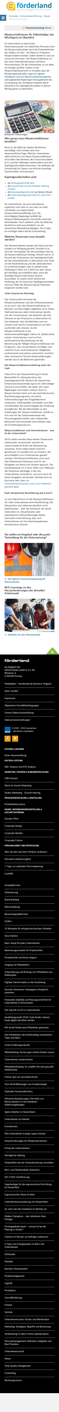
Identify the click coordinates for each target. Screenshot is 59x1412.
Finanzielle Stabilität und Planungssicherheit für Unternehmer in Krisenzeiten (28, 1001)
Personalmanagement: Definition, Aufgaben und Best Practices (28, 1342)
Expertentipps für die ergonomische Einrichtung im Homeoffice (28, 1186)
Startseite (13, 16)
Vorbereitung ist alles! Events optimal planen (27, 1334)
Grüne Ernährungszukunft (17, 1045)
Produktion (10, 1290)
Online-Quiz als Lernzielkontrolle (21, 1077)
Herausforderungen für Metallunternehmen (26, 1141)
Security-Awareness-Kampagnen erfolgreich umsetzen (26, 991)
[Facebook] (7, 738)
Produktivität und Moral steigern (21, 958)
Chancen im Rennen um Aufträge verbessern (26, 1237)
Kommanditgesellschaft (23, 192)
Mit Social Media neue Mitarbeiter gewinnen (27, 1027)
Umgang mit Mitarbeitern (17, 965)
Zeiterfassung (11, 892)
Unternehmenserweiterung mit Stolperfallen (26, 1202)
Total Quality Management (18, 1366)
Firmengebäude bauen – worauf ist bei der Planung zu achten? (25, 1228)
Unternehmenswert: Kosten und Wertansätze (27, 1319)
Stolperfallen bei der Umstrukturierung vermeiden (29, 1163)
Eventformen (11, 1126)
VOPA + (8, 921)
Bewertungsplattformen (16, 914)
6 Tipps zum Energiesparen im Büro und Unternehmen (24, 1245)
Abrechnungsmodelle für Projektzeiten (24, 950)
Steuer (47, 16)
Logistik (8, 1283)
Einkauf (8, 1305)
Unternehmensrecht (14, 1351)
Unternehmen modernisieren (19, 1059)
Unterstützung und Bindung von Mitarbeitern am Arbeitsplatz (28, 973)
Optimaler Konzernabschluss (19, 1091)
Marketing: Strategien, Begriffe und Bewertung (28, 1327)
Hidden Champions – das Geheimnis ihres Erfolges (25, 1218)
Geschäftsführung (13, 1298)
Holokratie (10, 1254)
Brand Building (12, 900)
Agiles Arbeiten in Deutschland (20, 1112)
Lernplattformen (12, 885)
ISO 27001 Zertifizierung (17, 1177)
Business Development (16, 1269)
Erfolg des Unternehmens (17, 1148)
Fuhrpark (9, 1261)
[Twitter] (15, 738)
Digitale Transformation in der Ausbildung (25, 982)
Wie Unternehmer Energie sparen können (25, 1134)
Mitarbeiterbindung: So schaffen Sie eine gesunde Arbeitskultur (29, 1068)
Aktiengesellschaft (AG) (22, 183)
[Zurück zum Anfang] (52, 651)
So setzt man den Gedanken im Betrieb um (26, 1209)
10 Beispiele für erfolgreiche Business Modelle (28, 929)
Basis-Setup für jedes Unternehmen (22, 943)
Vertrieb (8, 1312)
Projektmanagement (14, 1276)
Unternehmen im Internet (17, 1119)
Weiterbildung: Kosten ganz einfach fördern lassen (29, 1052)
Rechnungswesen (13, 1380)
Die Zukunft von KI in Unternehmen (22, 1010)
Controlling (10, 1373)
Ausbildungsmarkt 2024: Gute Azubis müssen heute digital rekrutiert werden (27, 1018)
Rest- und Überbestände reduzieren (22, 1170)
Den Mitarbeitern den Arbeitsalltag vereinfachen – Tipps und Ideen (29, 1036)
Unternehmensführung (30, 16)
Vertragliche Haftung (15, 1155)
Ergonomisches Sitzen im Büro (20, 1195)
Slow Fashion (11, 936)
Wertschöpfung (12, 907)
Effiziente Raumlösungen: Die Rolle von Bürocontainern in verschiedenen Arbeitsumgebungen (24, 1102)
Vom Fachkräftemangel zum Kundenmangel (26, 1084)
